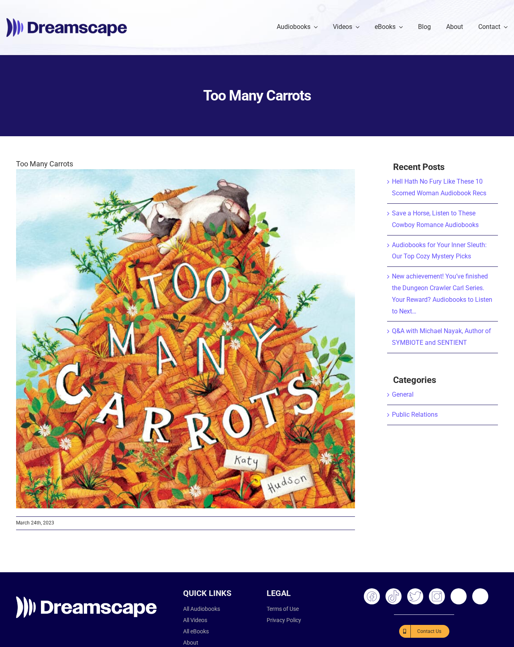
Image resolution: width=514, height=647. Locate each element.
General (403, 394)
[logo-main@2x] (66, 21)
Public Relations (415, 414)
